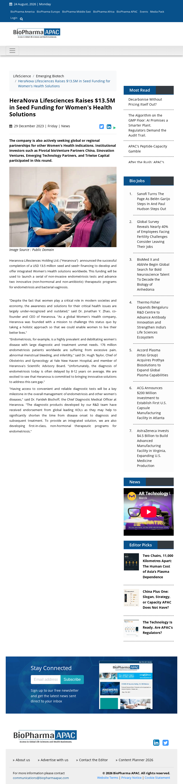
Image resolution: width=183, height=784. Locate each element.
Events (144, 11)
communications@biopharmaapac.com (41, 778)
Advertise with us (54, 760)
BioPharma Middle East (76, 11)
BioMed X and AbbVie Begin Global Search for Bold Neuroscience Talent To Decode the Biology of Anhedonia (153, 274)
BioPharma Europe (48, 11)
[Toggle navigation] (12, 50)
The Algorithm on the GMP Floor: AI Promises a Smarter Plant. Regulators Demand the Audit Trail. (148, 120)
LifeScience (22, 76)
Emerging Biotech (50, 76)
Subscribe (72, 679)
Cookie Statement (157, 778)
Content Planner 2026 (136, 760)
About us (23, 760)
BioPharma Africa (103, 11)
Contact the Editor (93, 760)
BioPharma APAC (127, 11)
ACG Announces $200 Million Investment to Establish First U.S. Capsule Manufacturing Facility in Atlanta (152, 403)
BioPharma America (22, 11)
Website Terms (107, 778)
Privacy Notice (131, 778)
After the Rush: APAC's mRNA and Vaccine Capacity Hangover (146, 162)
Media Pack (157, 11)
